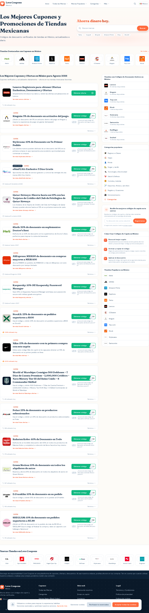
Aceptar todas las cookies (125, 605)
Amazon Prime (109, 35)
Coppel (88, 35)
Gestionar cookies (78, 605)
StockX (127, 35)
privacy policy (127, 225)
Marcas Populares (78, 4)
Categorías (94, 4)
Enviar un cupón (83, 594)
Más (105, 4)
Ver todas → (145, 51)
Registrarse (140, 221)
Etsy (119, 35)
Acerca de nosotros (85, 590)
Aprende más (62, 606)
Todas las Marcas (59, 4)
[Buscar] (135, 4)
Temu (80, 35)
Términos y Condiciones (125, 590)
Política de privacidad (124, 594)
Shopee (97, 35)
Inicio (47, 4)
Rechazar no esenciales (99, 605)
